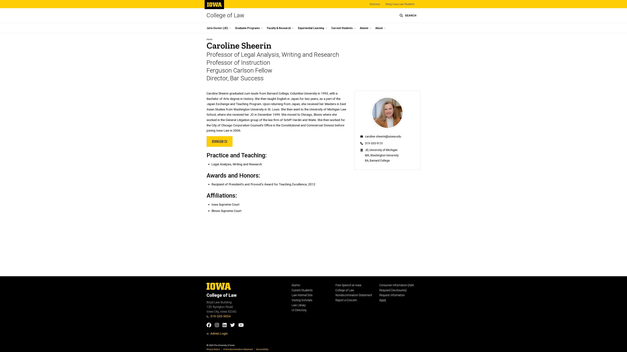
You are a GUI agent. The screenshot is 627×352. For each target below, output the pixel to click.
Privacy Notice (213, 349)
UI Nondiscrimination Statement (238, 349)
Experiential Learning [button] (311, 28)
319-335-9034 (220, 316)
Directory (375, 4)
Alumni (296, 285)
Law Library (299, 305)
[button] (407, 15)
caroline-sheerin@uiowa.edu (383, 136)
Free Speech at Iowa (348, 285)
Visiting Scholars (302, 300)
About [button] (379, 28)
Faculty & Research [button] (279, 28)
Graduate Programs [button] (247, 28)
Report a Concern (346, 300)
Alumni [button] (364, 28)
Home (209, 39)
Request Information (392, 295)
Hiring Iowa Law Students (400, 4)
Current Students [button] (342, 28)
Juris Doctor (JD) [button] (217, 28)
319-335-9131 (374, 143)
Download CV (219, 141)
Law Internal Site (302, 295)
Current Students (302, 290)
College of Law (225, 15)
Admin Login (219, 333)
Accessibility (262, 349)
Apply (382, 300)
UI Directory (299, 310)
